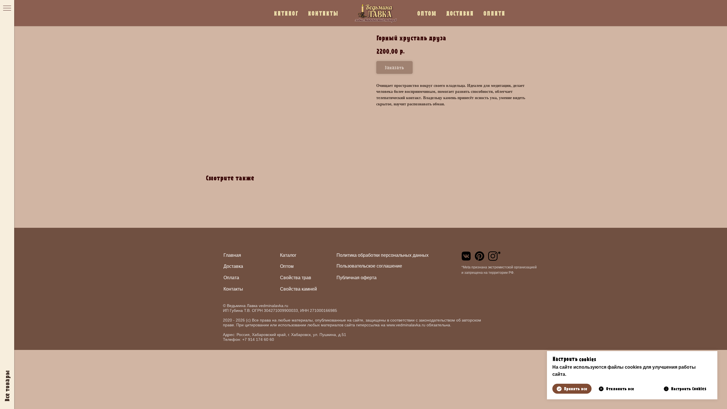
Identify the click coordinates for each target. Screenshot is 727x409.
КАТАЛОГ (286, 13)
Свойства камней (298, 289)
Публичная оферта (357, 277)
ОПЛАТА (494, 13)
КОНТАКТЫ (323, 13)
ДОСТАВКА (460, 13)
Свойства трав (295, 277)
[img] (466, 256)
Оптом (287, 266)
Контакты (233, 289)
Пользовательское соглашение (369, 266)
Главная (232, 255)
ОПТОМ (426, 13)
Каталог (288, 255)
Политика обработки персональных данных (383, 255)
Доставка (233, 266)
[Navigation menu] (7, 8)
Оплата (231, 277)
